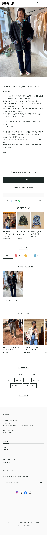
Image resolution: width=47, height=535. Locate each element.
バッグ (27, 380)
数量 (4, 152)
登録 (41, 482)
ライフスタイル (16, 385)
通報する (41, 200)
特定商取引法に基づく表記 (26, 522)
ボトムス (21, 375)
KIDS (33, 385)
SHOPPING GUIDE (9, 459)
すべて (8, 255)
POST (8, 201)
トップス (11, 375)
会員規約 (36, 522)
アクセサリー (36, 380)
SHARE (15, 201)
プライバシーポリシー (13, 522)
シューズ (18, 380)
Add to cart (24, 179)
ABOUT (5, 450)
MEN (26, 385)
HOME (5, 447)
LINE (22, 201)
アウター (9, 380)
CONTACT (6, 462)
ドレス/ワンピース (33, 375)
